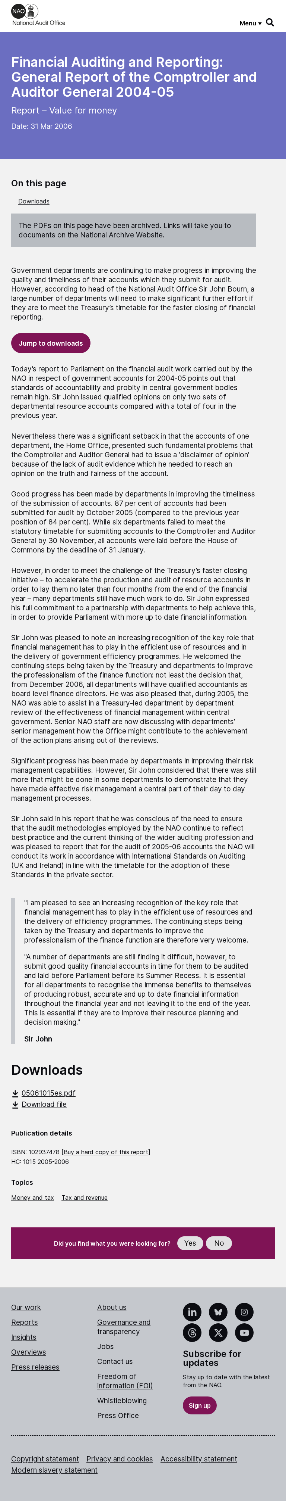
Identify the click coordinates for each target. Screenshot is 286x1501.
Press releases (35, 1367)
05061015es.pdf (49, 1093)
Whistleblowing (122, 1400)
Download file (44, 1104)
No (219, 1243)
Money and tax (32, 1197)
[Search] (270, 22)
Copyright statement (45, 1459)
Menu (248, 23)
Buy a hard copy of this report (106, 1152)
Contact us (115, 1361)
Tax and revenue (84, 1197)
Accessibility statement (199, 1459)
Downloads (34, 201)
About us (112, 1307)
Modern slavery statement (54, 1470)
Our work (26, 1307)
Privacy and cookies (119, 1459)
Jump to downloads (51, 343)
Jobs (105, 1346)
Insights (23, 1337)
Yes (190, 1243)
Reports (24, 1322)
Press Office (118, 1415)
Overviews (28, 1352)
